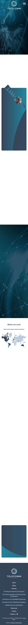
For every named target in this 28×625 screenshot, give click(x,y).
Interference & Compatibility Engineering (12, 283)
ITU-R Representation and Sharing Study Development (14, 304)
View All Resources (7, 412)
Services (14, 588)
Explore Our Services (13, 52)
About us (8, 150)
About (14, 585)
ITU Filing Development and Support (13, 293)
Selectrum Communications (16, 622)
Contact (14, 611)
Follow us (13, 614)
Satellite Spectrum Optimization (13, 315)
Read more (6, 448)
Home (14, 582)
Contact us (13, 559)
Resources (14, 608)
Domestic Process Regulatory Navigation (13, 272)
